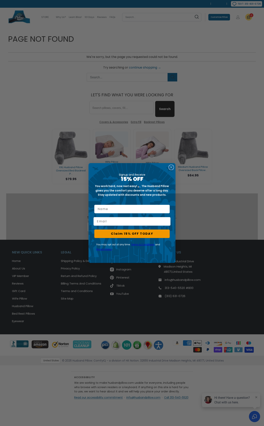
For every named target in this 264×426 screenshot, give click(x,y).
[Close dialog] (171, 167)
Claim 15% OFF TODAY (132, 233)
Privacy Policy (104, 249)
